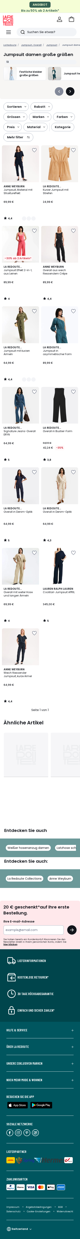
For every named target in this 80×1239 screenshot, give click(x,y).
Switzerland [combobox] (20, 1229)
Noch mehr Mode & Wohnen (24, 1080)
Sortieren (14, 107)
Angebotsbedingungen (39, 1207)
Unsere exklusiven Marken (24, 1063)
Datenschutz (13, 1211)
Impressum (12, 1207)
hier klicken (10, 944)
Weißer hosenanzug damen (28, 848)
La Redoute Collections (24, 878)
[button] (71, 19)
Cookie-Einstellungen (39, 1211)
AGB (60, 1207)
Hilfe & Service (16, 1030)
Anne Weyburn (60, 878)
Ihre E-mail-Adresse (19, 921)
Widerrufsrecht (65, 1211)
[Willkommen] (59, 19)
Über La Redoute (17, 1047)
